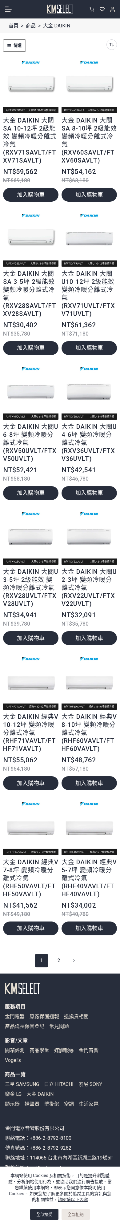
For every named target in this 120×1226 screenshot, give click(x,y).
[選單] (8, 9)
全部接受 (44, 1214)
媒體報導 (64, 1050)
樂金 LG (13, 1094)
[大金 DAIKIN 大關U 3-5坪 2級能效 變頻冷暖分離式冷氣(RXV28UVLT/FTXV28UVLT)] (30, 537)
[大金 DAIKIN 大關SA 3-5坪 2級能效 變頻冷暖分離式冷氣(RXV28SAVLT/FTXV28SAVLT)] (30, 238)
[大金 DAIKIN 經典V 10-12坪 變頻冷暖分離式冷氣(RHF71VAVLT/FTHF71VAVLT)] (30, 682)
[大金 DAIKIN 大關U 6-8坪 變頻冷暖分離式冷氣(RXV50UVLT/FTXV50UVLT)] (30, 392)
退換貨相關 (76, 1016)
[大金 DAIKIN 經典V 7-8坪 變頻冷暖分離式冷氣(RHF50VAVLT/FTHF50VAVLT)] (30, 827)
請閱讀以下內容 (73, 1199)
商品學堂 (39, 1050)
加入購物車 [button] (31, 195)
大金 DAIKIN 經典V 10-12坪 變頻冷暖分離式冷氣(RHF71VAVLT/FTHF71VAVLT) (30, 732)
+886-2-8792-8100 (50, 1138)
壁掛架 (51, 1104)
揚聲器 (32, 1104)
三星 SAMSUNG (22, 1084)
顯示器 (12, 1104)
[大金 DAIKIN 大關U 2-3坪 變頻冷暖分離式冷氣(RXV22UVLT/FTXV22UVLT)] (89, 537)
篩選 (18, 45)
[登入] (112, 9)
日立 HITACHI (59, 1084)
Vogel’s (13, 1060)
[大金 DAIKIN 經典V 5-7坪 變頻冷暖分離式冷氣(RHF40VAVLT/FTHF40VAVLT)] (89, 827)
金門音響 (88, 1050)
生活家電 (88, 1104)
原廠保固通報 (44, 1016)
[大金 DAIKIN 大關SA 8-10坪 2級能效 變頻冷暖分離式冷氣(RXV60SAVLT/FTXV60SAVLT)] (89, 85)
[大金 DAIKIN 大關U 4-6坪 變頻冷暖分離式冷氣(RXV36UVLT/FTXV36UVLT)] (89, 392)
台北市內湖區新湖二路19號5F (80, 1158)
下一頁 (74, 960)
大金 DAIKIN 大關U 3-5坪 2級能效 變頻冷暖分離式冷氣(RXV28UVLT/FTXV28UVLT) (30, 587)
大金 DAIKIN (40, 1094)
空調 (69, 1104)
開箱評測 (15, 1050)
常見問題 (59, 1026)
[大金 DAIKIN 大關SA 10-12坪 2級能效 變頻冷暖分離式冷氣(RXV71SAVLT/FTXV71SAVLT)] (30, 85)
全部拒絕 (76, 1214)
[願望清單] (102, 9)
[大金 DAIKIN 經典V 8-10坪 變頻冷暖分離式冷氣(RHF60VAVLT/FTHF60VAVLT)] (89, 682)
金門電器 (15, 1016)
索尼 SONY (90, 1084)
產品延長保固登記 (24, 1026)
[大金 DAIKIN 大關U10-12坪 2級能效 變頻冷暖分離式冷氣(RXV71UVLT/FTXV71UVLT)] (89, 238)
